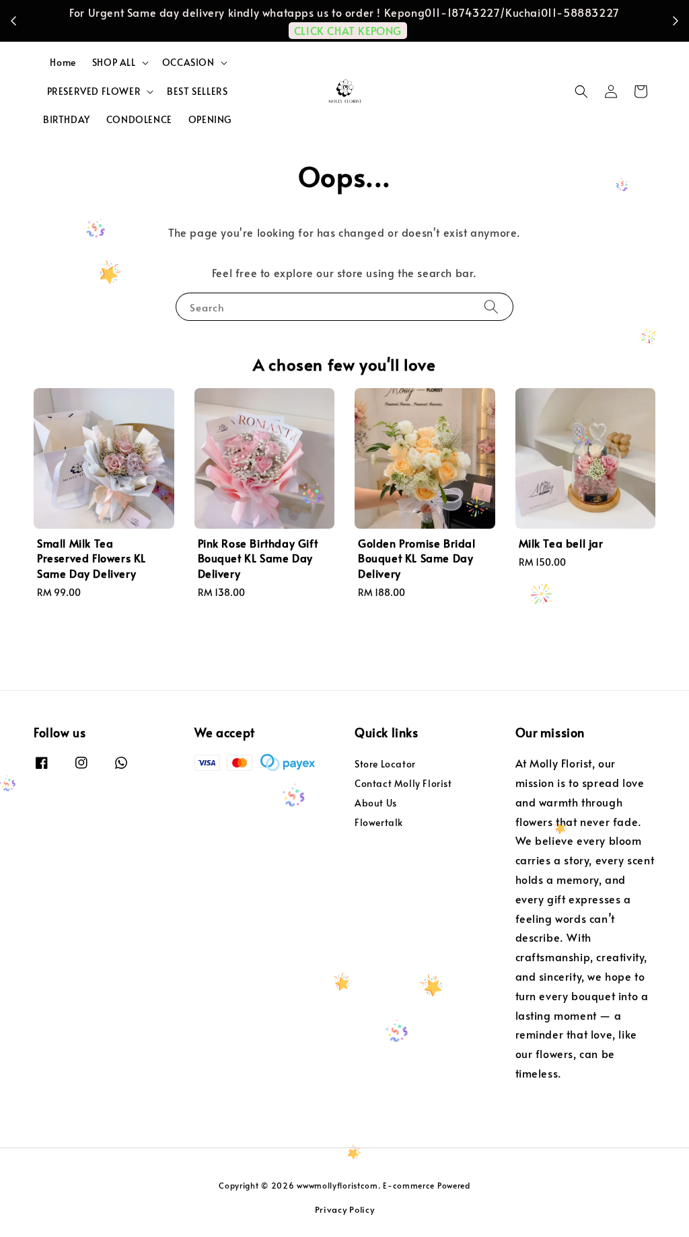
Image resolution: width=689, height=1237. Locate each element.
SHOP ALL (114, 63)
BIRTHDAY (66, 119)
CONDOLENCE (139, 119)
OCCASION (188, 63)
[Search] (491, 306)
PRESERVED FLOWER (94, 91)
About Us (376, 802)
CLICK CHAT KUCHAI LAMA (430, 20)
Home (62, 62)
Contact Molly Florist (403, 783)
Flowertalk (379, 822)
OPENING (209, 119)
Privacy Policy (345, 1209)
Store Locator (385, 764)
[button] (581, 91)
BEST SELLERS (197, 91)
